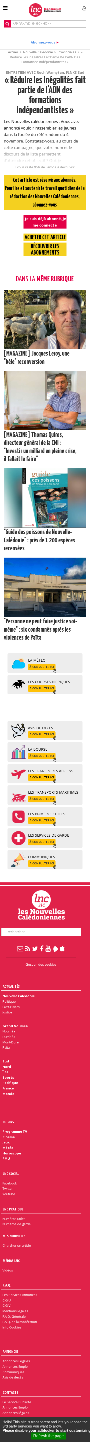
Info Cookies (12, 1327)
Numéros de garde (16, 1224)
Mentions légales (15, 1311)
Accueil (13, 52)
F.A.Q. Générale (14, 1316)
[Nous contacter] (20, 948)
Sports (8, 1077)
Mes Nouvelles (14, 1235)
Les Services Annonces (19, 1294)
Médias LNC (11, 1260)
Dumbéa (8, 1036)
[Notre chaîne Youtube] (48, 948)
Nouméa (8, 1031)
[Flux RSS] (28, 948)
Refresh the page (48, 1436)
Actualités (11, 986)
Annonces (10, 1351)
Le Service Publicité (16, 1402)
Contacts (10, 1392)
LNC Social (11, 1173)
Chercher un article (16, 1245)
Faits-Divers (11, 1007)
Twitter (7, 1188)
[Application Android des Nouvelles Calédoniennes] (55, 948)
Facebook (9, 1183)
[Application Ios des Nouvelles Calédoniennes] (62, 948)
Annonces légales (15, 1412)
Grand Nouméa (15, 1026)
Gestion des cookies (41, 964)
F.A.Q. (7, 1285)
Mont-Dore (10, 1042)
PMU (6, 1158)
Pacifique (10, 1082)
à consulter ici (42, 667)
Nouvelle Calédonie (38, 52)
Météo (8, 1147)
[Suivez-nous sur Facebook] (42, 948)
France (8, 1088)
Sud (5, 1061)
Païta (6, 1047)
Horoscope (11, 1153)
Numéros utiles (14, 1218)
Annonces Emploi (15, 1366)
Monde (8, 1093)
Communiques (13, 1372)
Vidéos (7, 1270)
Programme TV (14, 1131)
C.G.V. (6, 1305)
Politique (9, 1001)
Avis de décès (12, 1377)
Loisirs (8, 1121)
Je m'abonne (66, 6)
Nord (6, 1066)
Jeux (6, 1142)
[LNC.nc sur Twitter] (35, 948)
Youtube (8, 1194)
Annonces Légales (16, 1361)
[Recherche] (7, 24)
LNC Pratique (13, 1209)
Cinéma (8, 1137)
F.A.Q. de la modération (19, 1321)
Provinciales (67, 52)
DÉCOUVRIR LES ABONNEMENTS (45, 250)
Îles (5, 1072)
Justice (7, 1012)
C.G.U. (7, 1300)
